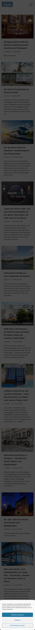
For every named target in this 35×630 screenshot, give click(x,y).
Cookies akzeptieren (17, 615)
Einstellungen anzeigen (17, 625)
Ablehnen (18, 620)
